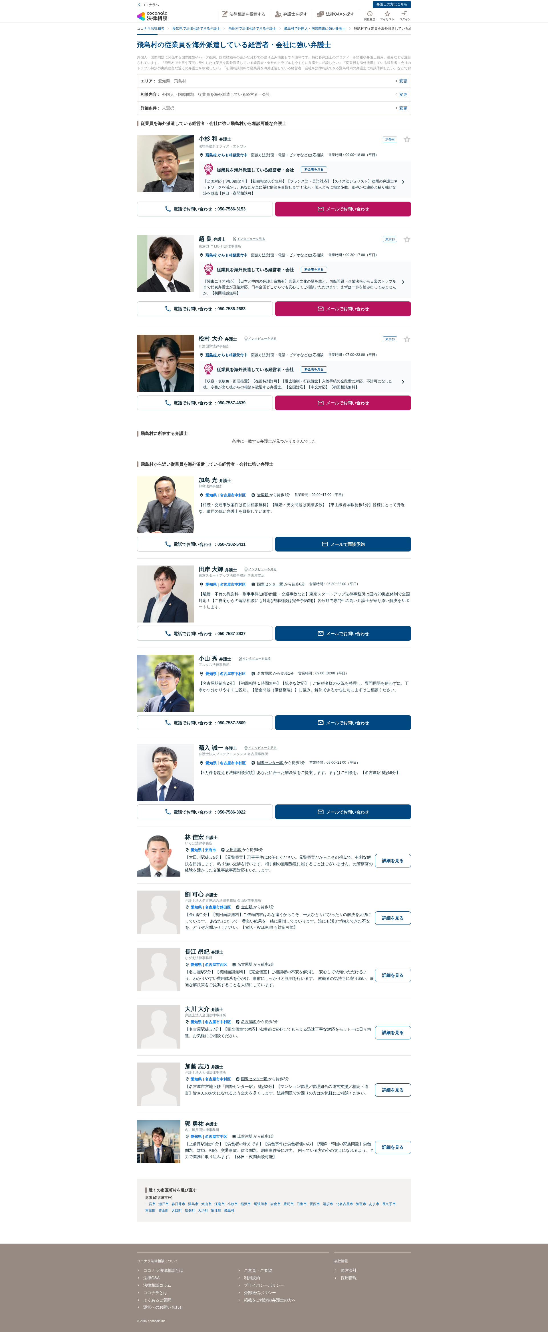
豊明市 (288, 1204)
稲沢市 (246, 1204)
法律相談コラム (157, 1285)
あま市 (374, 1204)
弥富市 (361, 1204)
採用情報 (348, 1278)
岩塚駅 (263, 495)
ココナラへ (150, 5)
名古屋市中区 (216, 1136)
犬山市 (206, 1204)
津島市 (193, 1204)
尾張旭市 (260, 1204)
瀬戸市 (163, 1204)
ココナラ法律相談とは (163, 1270)
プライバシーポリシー (264, 1285)
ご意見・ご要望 (258, 1270)
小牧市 (232, 1204)
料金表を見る (314, 169)
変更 (403, 81)
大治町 (203, 1211)
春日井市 (178, 1204)
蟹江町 (216, 1211)
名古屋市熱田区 (218, 907)
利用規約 (252, 1278)
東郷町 (150, 1211)
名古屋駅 (265, 673)
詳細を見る (393, 860)
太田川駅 (234, 850)
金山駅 (247, 907)
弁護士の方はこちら (391, 4)
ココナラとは (155, 1292)
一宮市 (150, 1204)
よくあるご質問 (157, 1300)
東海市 (210, 850)
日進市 (302, 1204)
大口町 (177, 1211)
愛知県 (211, 495)
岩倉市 (275, 1204)
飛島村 (212, 155)
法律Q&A (151, 1278)
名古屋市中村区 (233, 495)
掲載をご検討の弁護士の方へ (270, 1300)
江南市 (219, 1204)
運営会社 (348, 1270)
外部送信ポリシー (260, 1292)
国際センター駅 (270, 584)
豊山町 (163, 1211)
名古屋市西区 (216, 964)
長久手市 (389, 1204)
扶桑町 (190, 1211)
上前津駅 (245, 1136)
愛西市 (315, 1204)
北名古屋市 (344, 1204)
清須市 (328, 1204)
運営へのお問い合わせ (163, 1307)
